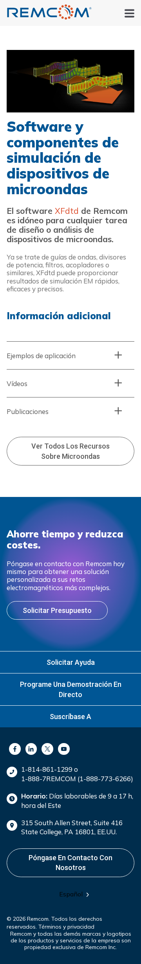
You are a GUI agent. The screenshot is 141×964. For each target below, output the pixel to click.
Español (71, 894)
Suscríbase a (70, 716)
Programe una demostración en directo (70, 689)
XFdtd (67, 211)
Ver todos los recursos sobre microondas (70, 451)
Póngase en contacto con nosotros (70, 863)
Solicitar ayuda (71, 662)
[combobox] (76, 894)
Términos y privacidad (66, 926)
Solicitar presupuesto (57, 610)
